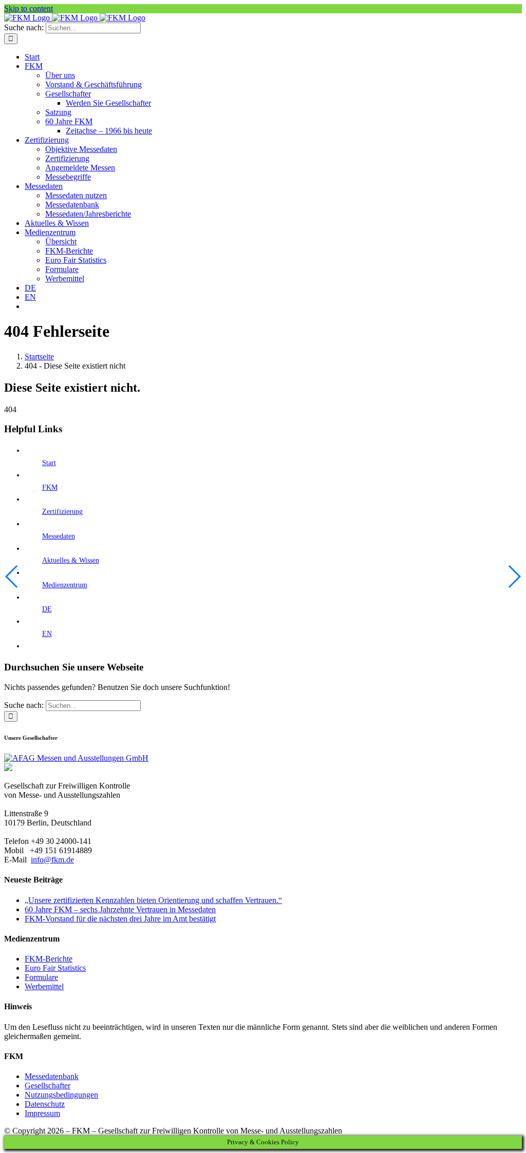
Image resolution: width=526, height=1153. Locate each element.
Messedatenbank (52, 1076)
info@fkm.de (52, 859)
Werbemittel (44, 986)
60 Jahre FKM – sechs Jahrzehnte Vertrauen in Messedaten (120, 909)
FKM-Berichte (48, 958)
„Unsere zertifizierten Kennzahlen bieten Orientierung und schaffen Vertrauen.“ (153, 900)
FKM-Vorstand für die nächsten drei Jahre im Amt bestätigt (120, 918)
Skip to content (28, 8)
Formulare (41, 977)
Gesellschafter (47, 1085)
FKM (50, 487)
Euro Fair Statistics (55, 968)
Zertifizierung (62, 511)
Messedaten (58, 536)
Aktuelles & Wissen (70, 560)
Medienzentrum (64, 585)
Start (49, 463)
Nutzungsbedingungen (61, 1094)
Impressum (42, 1113)
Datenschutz (45, 1104)
